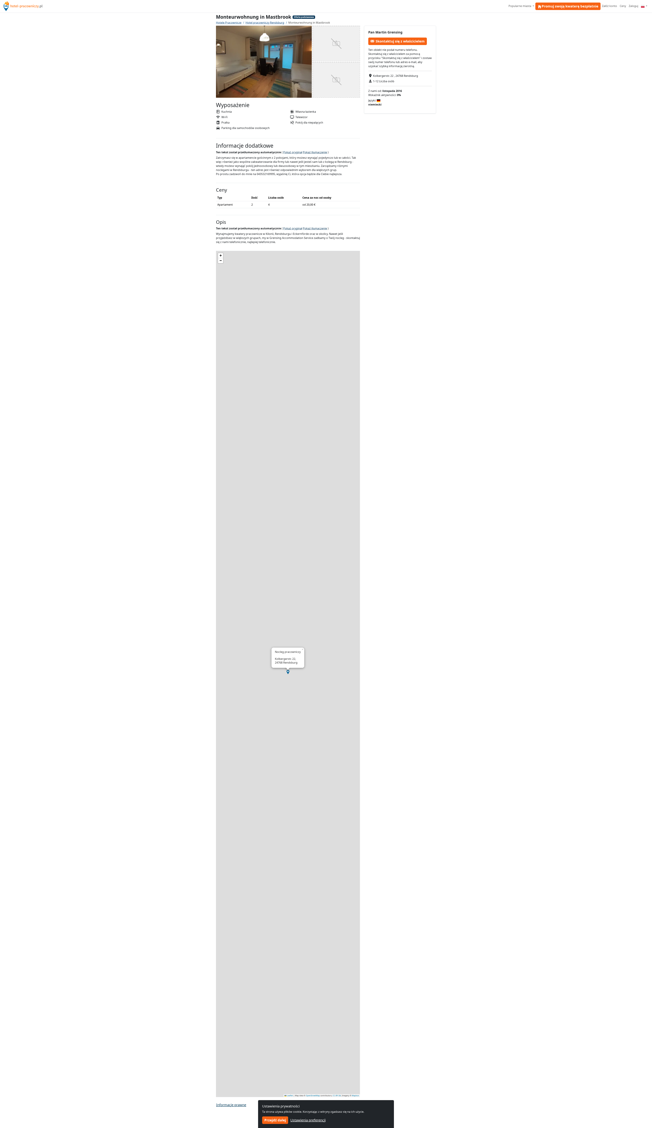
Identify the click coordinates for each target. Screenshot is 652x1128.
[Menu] (644, 6)
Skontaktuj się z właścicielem (400, 41)
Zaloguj (633, 6)
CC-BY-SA (337, 1095)
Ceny (623, 6)
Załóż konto (609, 6)
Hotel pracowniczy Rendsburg (265, 22)
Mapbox (355, 1095)
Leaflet (289, 1095)
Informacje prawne (231, 1105)
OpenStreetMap (313, 1095)
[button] (288, 672)
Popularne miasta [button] (520, 6)
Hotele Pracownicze (228, 22)
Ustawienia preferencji (308, 1120)
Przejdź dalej (275, 1120)
